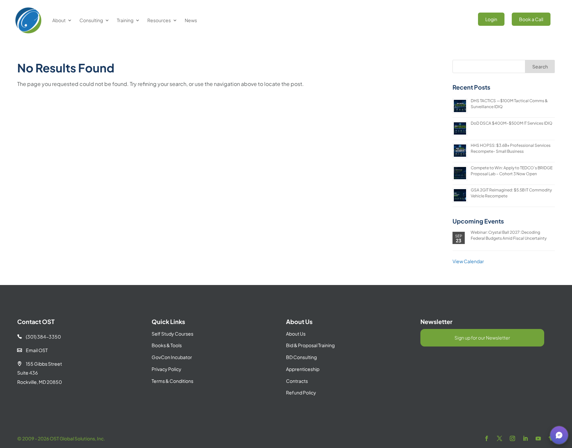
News (191, 20)
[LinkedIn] (525, 438)
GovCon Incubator (172, 357)
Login (491, 19)
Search (540, 66)
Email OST (32, 350)
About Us (296, 334)
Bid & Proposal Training (310, 345)
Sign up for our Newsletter (482, 338)
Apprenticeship (302, 369)
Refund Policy (301, 392)
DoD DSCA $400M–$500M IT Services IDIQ (511, 123)
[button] (559, 435)
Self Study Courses (172, 334)
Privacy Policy (166, 369)
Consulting (91, 20)
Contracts (297, 381)
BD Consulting (301, 357)
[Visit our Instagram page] (512, 438)
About (59, 20)
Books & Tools (167, 345)
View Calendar (468, 261)
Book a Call (531, 19)
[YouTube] (538, 438)
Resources (159, 20)
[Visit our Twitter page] (499, 438)
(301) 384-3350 (39, 337)
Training (125, 20)
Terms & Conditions (172, 381)
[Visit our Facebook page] (486, 438)
